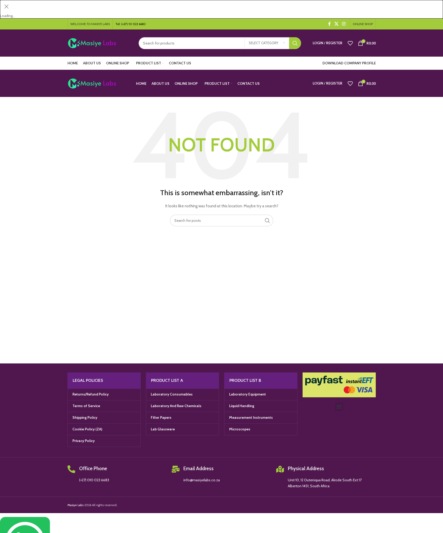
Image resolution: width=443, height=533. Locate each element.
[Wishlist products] (350, 43)
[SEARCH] (295, 43)
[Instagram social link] (343, 24)
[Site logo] (99, 42)
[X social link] (336, 24)
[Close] (6, 6)
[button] (339, 406)
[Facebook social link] (329, 24)
